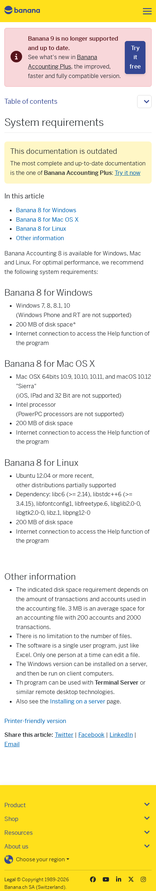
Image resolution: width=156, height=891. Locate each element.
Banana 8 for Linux (41, 229)
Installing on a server (77, 701)
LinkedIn (121, 735)
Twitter (64, 735)
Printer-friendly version (35, 721)
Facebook (91, 735)
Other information (40, 238)
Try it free (135, 57)
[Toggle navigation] (145, 11)
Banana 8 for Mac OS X (47, 219)
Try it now (127, 173)
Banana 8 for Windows (46, 210)
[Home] (28, 11)
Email (12, 744)
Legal (10, 879)
